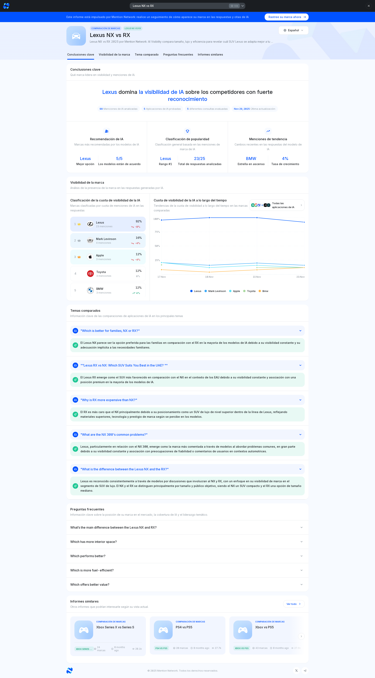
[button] (195, 291)
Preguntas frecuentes (178, 54)
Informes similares (210, 54)
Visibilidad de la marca (114, 54)
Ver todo (292, 603)
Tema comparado (147, 54)
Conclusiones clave (80, 54)
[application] (229, 251)
